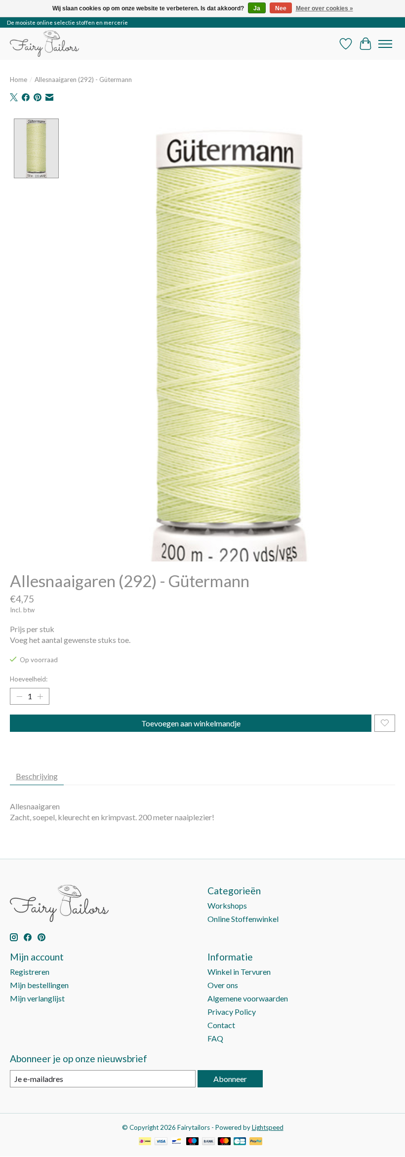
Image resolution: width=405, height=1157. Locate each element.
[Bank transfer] (208, 1142)
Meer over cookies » (324, 8)
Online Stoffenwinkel (243, 918)
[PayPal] (255, 1142)
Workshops (227, 905)
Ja (256, 8)
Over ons (222, 985)
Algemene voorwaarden (247, 998)
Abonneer (230, 1078)
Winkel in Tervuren (239, 971)
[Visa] (161, 1142)
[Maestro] (192, 1142)
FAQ (215, 1038)
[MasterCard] (224, 1142)
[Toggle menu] (385, 44)
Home (18, 79)
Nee (280, 8)
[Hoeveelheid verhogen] (40, 696)
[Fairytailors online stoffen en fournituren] (44, 44)
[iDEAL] (145, 1142)
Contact (221, 1025)
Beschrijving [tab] (37, 776)
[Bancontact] (176, 1142)
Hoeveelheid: (28, 679)
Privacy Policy (231, 1011)
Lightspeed (268, 1127)
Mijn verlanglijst (37, 998)
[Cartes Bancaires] (240, 1142)
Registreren (29, 971)
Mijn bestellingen (39, 985)
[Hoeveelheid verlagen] (19, 696)
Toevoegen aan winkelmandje (191, 723)
